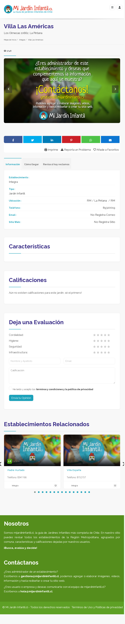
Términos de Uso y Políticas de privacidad (97, 607)
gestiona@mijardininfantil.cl (40, 576)
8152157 (81, 477)
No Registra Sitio (104, 222)
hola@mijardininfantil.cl (36, 591)
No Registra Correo (102, 214)
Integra (22, 40)
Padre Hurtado (16, 470)
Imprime (52, 149)
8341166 (21, 477)
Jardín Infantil (17, 193)
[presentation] (123, 464)
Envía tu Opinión (21, 398)
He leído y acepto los (53, 389)
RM (89, 200)
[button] (35, 492)
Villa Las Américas (35, 40)
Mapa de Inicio (10, 40)
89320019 (109, 207)
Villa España (74, 470)
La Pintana (100, 200)
